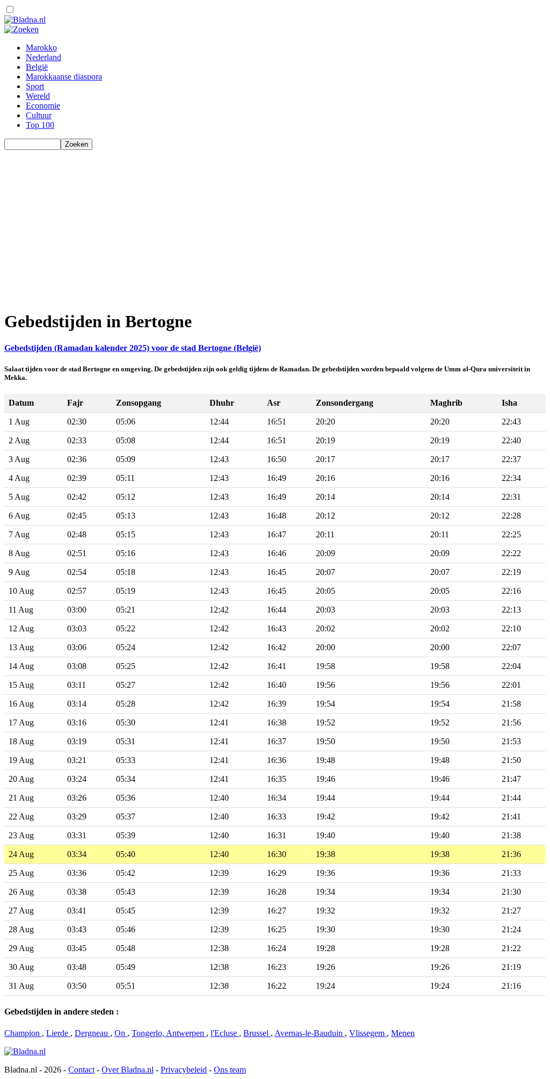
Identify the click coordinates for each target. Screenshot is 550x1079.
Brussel (257, 1033)
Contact (81, 1069)
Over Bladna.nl (128, 1069)
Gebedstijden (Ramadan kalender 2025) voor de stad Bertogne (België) (132, 348)
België (37, 66)
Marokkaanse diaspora (64, 76)
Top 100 (40, 125)
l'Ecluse (225, 1033)
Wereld (38, 95)
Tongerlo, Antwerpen (169, 1033)
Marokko (41, 47)
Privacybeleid (184, 1069)
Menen (403, 1033)
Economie (43, 105)
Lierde (58, 1033)
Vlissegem (368, 1033)
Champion (23, 1033)
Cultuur (39, 115)
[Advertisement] (275, 225)
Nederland (43, 57)
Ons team (230, 1069)
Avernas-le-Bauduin (309, 1033)
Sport (35, 86)
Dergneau (92, 1033)
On (120, 1033)
